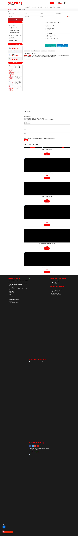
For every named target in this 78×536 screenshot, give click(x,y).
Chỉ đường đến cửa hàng (50, 28)
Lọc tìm (15, 19)
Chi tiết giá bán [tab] (35, 50)
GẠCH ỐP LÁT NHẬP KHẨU (13, 35)
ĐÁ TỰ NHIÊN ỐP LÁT (13, 38)
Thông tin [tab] (27, 50)
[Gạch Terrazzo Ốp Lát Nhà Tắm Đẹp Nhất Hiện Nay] (11, 83)
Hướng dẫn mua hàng (55, 291)
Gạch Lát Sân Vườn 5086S (47, 196)
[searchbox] (31, 13)
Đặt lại (68, 16)
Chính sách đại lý (54, 283)
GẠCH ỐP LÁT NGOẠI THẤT (13, 28)
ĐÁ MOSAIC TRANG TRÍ (13, 40)
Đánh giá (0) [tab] (51, 50)
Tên (25, 129)
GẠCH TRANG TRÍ (12, 25)
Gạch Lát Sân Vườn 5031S (47, 267)
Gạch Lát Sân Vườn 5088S (47, 220)
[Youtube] (38, 446)
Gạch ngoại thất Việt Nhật (14, 30)
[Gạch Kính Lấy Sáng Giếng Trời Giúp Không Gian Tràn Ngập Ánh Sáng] (11, 88)
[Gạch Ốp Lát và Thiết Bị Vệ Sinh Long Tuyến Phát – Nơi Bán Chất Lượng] (11, 67)
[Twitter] (33, 446)
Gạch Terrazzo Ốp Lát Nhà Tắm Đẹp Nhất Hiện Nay (18, 82)
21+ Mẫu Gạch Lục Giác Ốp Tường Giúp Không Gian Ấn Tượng (18, 72)
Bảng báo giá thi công (55, 280)
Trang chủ (9, 9)
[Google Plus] (35, 446)
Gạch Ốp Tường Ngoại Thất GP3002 (47, 173)
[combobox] (31, 13)
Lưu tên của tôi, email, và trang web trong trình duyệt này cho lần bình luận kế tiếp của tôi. (39, 138)
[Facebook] (30, 446)
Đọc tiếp (47, 154)
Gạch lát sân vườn (13, 33)
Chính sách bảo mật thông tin (56, 294)
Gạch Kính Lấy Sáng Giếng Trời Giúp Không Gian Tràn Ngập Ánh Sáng (18, 88)
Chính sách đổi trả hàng (55, 293)
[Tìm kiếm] (52, 3)
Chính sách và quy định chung (56, 288)
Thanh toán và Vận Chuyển (55, 290)
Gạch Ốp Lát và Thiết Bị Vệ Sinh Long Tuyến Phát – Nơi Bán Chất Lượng (18, 67)
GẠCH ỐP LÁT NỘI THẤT (13, 27)
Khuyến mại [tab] (44, 50)
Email (25, 133)
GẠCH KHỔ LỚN (11, 37)
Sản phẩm (14, 9)
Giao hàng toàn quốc (49, 30)
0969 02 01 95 (34, 452)
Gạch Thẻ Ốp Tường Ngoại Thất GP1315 (47, 243)
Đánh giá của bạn (27, 121)
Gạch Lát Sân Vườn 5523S (47, 149)
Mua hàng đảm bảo (49, 29)
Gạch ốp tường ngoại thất (14, 32)
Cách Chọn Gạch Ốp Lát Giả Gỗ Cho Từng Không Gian (18, 77)
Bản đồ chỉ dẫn (53, 282)
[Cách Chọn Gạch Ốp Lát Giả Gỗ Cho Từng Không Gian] (11, 78)
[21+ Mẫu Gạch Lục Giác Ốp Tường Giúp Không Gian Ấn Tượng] (11, 72)
